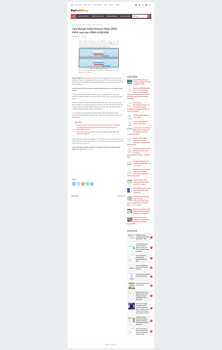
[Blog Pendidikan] (79, 10)
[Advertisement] (98, 164)
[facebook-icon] (136, 5)
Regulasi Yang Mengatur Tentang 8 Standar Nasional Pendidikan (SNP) (142, 82)
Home (72, 5)
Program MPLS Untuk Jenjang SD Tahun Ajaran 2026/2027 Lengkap (141, 182)
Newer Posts (75, 196)
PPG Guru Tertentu (83, 16)
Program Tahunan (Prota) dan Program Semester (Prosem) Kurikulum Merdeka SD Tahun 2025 (142, 320)
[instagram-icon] (142, 5)
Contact (111, 5)
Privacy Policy (87, 5)
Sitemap (117, 5)
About (105, 5)
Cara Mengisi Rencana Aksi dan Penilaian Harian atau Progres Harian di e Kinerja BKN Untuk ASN (142, 247)
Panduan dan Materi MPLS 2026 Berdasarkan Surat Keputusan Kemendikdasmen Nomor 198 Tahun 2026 (138, 153)
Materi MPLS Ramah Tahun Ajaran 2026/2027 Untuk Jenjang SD (141, 190)
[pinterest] (83, 184)
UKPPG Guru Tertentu (98, 16)
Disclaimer (78, 5)
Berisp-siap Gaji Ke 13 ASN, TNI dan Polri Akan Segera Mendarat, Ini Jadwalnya (98, 125)
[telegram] (92, 184)
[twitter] (78, 184)
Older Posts (121, 196)
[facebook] (74, 184)
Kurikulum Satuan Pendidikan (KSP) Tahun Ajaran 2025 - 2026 (142, 236)
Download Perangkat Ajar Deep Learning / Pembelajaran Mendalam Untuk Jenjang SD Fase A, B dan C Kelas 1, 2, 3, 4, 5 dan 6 (138, 201)
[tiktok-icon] (149, 5)
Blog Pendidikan (113, 344)
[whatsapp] (87, 184)
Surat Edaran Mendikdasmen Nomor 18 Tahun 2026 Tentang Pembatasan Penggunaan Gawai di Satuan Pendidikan (138, 107)
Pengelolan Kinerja (112, 16)
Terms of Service (98, 5)
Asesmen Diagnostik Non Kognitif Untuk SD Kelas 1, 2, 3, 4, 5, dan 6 (142, 163)
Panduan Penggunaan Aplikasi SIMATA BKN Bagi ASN (142, 267)
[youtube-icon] (146, 5)
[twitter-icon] (139, 5)
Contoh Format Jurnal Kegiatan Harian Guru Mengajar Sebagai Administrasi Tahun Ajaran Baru (142, 295)
